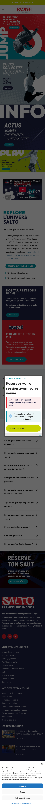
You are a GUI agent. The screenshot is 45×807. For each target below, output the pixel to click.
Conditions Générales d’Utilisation (21, 803)
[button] (42, 764)
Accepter (22, 786)
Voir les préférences (22, 798)
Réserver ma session (18, 428)
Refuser (22, 792)
